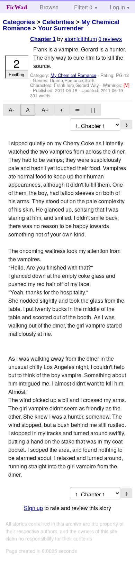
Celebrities (58, 22)
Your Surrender (60, 28)
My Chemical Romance (73, 75)
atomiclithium (80, 39)
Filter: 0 (83, 7)
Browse (49, 7)
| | (93, 110)
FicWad (16, 7)
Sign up (33, 508)
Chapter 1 (43, 39)
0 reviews (110, 39)
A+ (45, 110)
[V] (126, 85)
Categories (19, 22)
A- (11, 110)
